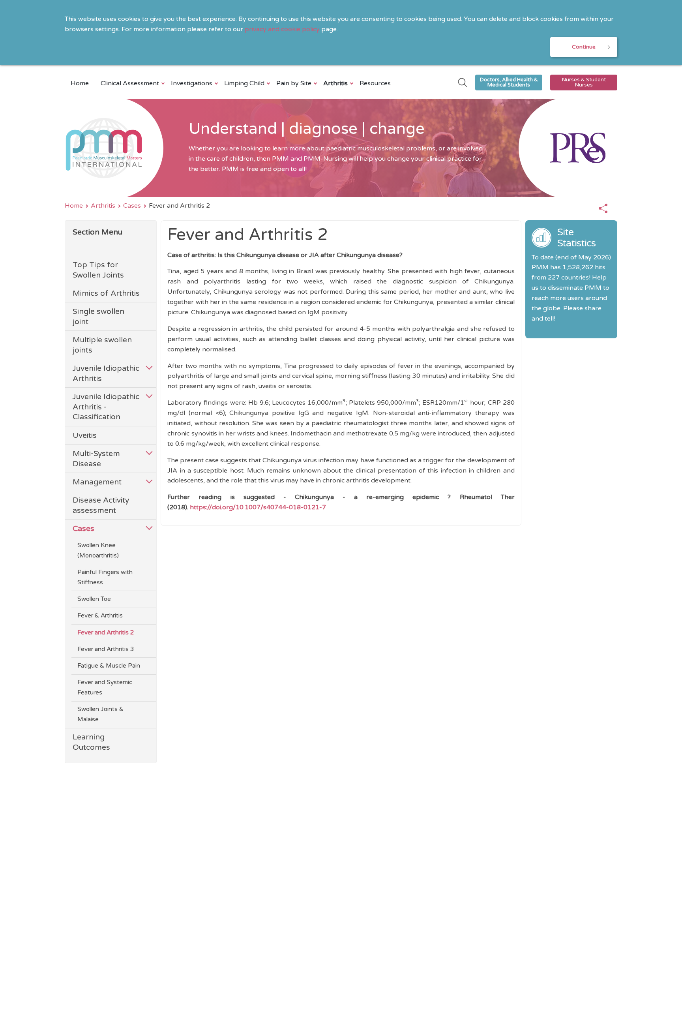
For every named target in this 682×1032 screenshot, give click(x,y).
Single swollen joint (98, 316)
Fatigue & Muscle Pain (108, 665)
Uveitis (85, 435)
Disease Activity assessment (101, 505)
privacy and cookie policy (282, 29)
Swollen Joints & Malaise (100, 714)
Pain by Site (293, 83)
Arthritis (335, 83)
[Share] (603, 209)
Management (97, 481)
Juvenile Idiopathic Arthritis (106, 373)
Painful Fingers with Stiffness (105, 577)
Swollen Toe (94, 598)
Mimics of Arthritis (106, 293)
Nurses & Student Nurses (584, 82)
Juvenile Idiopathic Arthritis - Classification (106, 407)
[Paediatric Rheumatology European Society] (568, 148)
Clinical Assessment (130, 83)
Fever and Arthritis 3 (105, 649)
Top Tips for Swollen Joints (98, 270)
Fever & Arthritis (100, 615)
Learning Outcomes (91, 742)
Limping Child (244, 83)
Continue (584, 46)
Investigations (191, 83)
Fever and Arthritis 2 (105, 632)
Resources (375, 83)
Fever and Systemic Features (104, 687)
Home (80, 83)
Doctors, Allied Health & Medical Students (509, 82)
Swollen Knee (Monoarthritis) (98, 550)
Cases (132, 206)
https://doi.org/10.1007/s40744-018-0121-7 (258, 507)
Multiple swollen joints (102, 345)
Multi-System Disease (96, 458)
